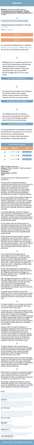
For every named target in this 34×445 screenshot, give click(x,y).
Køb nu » (17, 40)
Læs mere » (17, 34)
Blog (11, 442)
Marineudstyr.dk (15, 47)
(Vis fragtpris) (9, 30)
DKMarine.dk (27, 47)
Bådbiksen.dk (5, 47)
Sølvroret (17, 3)
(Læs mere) (4, 26)
